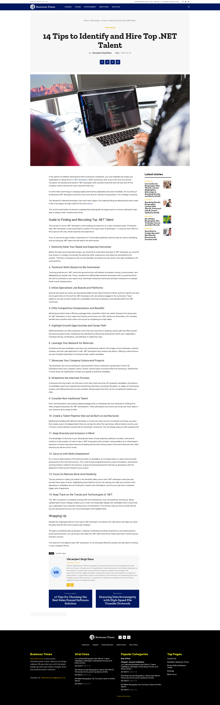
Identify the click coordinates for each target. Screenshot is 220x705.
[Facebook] (183, 1)
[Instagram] (68, 585)
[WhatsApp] (118, 62)
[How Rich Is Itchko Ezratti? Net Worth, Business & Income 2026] (167, 232)
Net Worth (149, 181)
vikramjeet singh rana (101, 53)
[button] (189, 7)
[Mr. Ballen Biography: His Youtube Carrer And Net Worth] (167, 219)
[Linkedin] (185, 1)
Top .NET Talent (60, 553)
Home (86, 20)
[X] (107, 62)
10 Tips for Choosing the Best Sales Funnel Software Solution (70, 600)
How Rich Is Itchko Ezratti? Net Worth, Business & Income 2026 (152, 235)
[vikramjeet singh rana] (57, 572)
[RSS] (188, 1)
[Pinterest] (112, 62)
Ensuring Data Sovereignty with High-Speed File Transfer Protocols (117, 600)
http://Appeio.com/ (73, 563)
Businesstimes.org (123, 696)
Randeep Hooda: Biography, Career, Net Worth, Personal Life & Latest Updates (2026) (153, 207)
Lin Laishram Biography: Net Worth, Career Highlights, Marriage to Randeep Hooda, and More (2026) (153, 189)
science (89, 203)
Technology (94, 20)
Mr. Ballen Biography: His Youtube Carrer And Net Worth (152, 221)
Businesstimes (36, 658)
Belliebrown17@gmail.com (53, 677)
